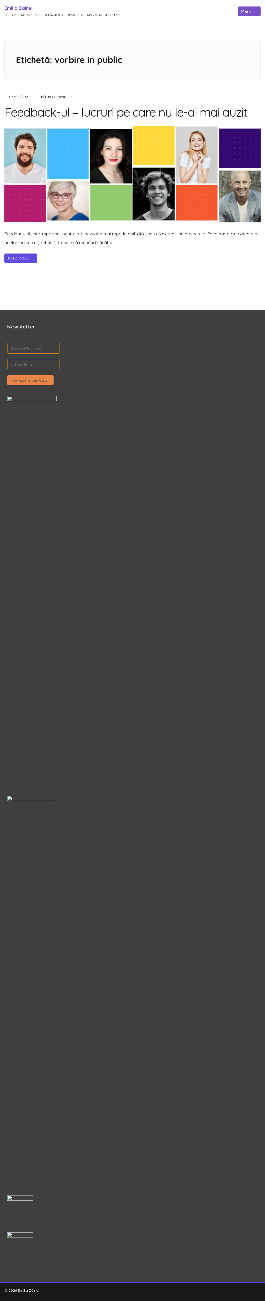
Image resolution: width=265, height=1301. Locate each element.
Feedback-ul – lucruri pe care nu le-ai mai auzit (125, 112)
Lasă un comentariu (55, 96)
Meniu (247, 11)
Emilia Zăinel (18, 8)
